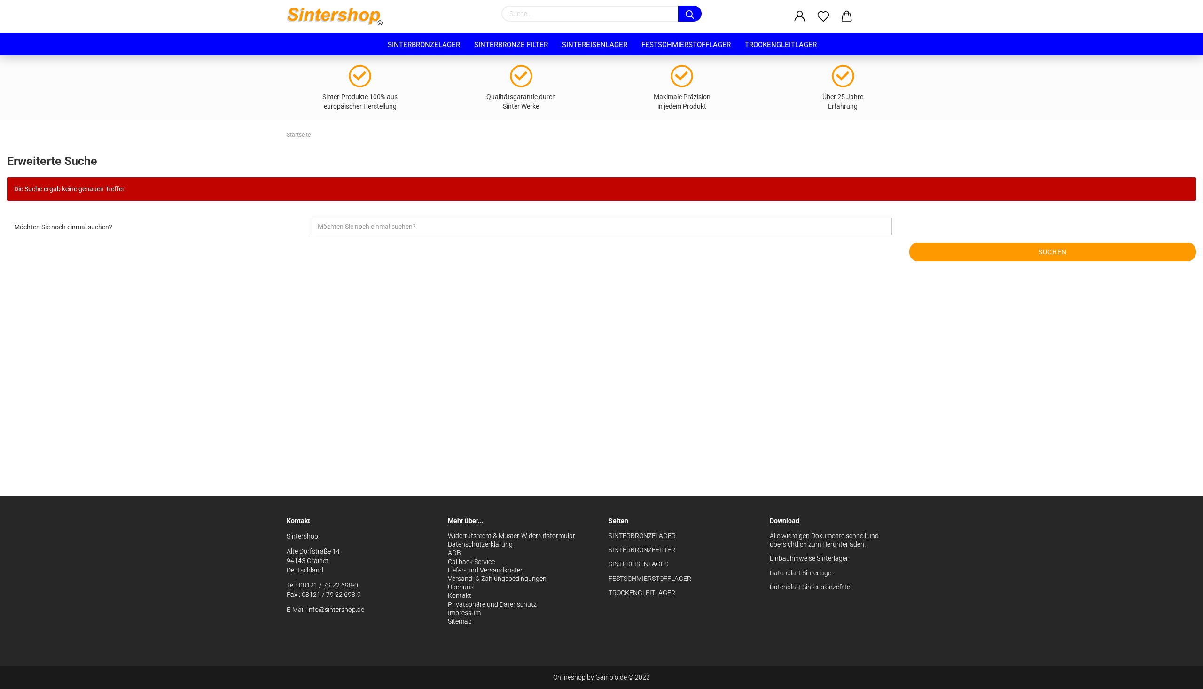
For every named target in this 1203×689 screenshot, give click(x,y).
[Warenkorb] (847, 16)
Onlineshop (569, 677)
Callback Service (471, 561)
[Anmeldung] (800, 16)
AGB (454, 552)
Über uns (461, 587)
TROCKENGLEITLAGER (642, 592)
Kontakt (459, 595)
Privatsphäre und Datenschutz (492, 604)
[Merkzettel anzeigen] (823, 16)
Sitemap (460, 621)
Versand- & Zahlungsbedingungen (497, 578)
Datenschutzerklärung (480, 544)
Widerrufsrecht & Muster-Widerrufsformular (511, 536)
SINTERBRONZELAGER (642, 536)
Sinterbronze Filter (511, 44)
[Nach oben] (1177, 675)
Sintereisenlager (594, 44)
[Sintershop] (338, 16)
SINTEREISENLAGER (639, 564)
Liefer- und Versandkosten (486, 570)
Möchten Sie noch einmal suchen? (63, 227)
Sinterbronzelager (424, 44)
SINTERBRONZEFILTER (642, 550)
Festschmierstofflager (686, 44)
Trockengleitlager (781, 44)
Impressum (464, 613)
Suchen (1053, 252)
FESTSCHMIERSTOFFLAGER (650, 578)
